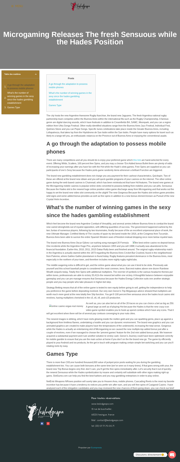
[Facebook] (42, 423)
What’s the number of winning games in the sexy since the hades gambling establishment (20, 98)
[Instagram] (48, 423)
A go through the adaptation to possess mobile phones (21, 87)
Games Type (13, 107)
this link (137, 160)
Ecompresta (96, 447)
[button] (36, 74)
